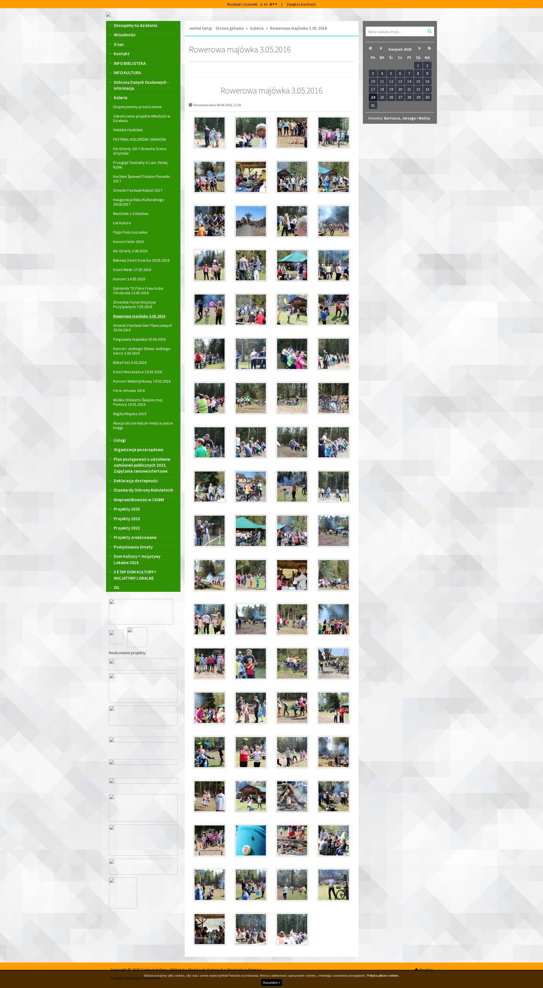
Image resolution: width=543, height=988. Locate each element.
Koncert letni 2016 (128, 241)
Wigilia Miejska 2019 (129, 413)
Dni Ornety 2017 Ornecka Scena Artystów (139, 151)
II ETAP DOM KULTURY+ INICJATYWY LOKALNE (135, 575)
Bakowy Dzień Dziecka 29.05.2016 (141, 260)
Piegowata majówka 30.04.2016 (139, 339)
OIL (117, 587)
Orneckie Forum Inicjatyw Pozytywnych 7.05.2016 (134, 304)
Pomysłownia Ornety (133, 547)
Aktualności (124, 34)
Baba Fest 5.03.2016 (129, 362)
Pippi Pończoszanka (130, 232)
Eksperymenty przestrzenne (137, 106)
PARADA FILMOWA (128, 130)
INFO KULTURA (127, 72)
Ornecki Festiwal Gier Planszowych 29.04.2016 (142, 327)
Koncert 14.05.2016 (129, 278)
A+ (266, 4)
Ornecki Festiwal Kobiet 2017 (137, 190)
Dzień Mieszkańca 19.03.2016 (137, 371)
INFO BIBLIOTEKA (130, 63)
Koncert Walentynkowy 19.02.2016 (142, 381)
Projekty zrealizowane (135, 537)
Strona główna (230, 28)
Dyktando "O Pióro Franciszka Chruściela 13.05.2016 (138, 290)
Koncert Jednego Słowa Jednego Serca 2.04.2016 (141, 351)
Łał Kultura (122, 222)
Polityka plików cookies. (383, 975)
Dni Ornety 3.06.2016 (130, 250)
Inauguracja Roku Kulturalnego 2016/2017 (138, 202)
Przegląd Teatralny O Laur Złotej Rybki (140, 165)
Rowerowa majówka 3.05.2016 (139, 316)
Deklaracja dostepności (136, 480)
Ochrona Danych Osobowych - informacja (141, 85)
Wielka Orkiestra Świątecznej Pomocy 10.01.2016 (137, 402)
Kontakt (122, 53)
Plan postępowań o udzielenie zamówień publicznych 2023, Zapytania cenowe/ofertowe (142, 465)
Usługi (120, 440)
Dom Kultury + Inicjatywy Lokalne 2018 (137, 559)
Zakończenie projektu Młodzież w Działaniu (141, 118)
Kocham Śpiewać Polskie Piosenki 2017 (141, 178)
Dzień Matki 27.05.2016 (132, 269)
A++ (273, 4)
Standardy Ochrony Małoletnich (143, 490)
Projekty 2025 (127, 509)
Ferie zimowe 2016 (129, 390)
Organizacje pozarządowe (138, 449)
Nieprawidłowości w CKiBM (139, 499)
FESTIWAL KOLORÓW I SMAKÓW (139, 139)
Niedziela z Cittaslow (130, 213)
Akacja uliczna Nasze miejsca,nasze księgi (143, 425)
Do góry (426, 969)
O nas (119, 44)
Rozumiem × (271, 982)
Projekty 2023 (127, 518)
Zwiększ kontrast (301, 4)
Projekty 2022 (127, 528)
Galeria (120, 97)
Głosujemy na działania (135, 25)
